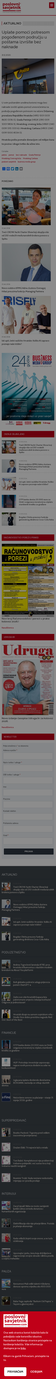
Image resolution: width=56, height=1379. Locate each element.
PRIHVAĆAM (15, 1371)
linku (23, 1348)
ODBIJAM (36, 1371)
